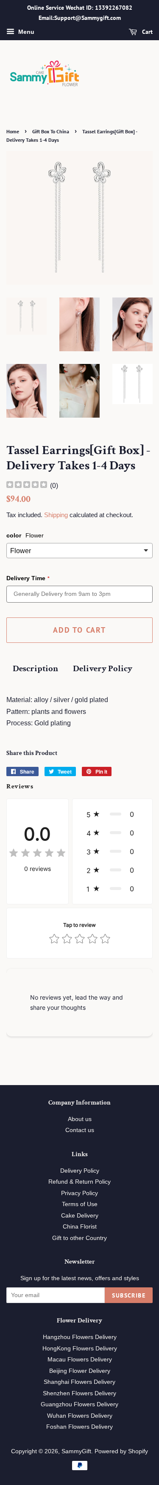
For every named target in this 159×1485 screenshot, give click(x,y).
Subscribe (128, 1295)
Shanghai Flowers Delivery (79, 1382)
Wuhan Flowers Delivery (79, 1416)
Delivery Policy (102, 668)
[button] (112, 814)
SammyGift (76, 1451)
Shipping (56, 514)
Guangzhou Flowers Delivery (79, 1404)
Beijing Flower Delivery (79, 1371)
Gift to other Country (79, 1238)
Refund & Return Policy (79, 1182)
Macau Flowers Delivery (79, 1359)
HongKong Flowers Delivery (79, 1348)
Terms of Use (80, 1204)
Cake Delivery (79, 1215)
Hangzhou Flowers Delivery (80, 1337)
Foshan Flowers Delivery (79, 1427)
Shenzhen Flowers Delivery (79, 1393)
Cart (146, 32)
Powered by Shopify (121, 1451)
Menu (25, 31)
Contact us (79, 1130)
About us (80, 1119)
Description (35, 668)
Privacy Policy (79, 1193)
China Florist (80, 1226)
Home (12, 131)
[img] (26, 485)
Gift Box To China (50, 131)
